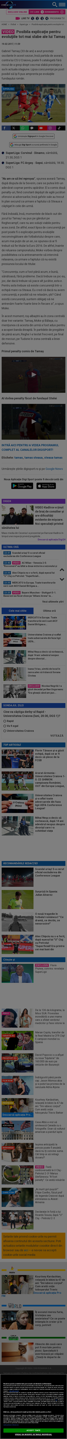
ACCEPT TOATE (33, 1430)
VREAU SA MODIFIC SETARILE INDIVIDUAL (33, 1434)
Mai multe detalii (14, 1391)
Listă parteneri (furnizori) (11, 1425)
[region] (33, 1406)
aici (56, 1400)
